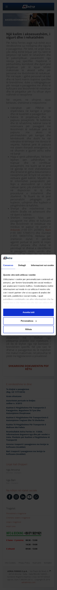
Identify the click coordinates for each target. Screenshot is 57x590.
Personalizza (27, 321)
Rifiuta (28, 329)
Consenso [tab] (8, 265)
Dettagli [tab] (22, 265)
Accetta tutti (28, 312)
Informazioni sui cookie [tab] (42, 265)
